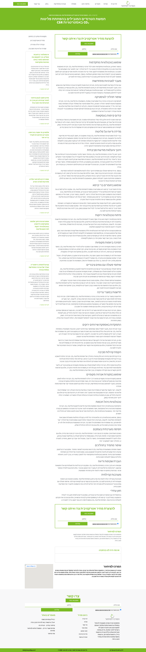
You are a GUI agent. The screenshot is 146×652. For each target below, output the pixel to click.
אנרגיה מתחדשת (60, 4)
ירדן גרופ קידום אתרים (116, 650)
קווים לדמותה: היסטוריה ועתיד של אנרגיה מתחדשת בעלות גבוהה (39, 267)
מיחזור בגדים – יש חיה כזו (47, 625)
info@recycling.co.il (29, 650)
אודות (106, 4)
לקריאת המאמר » (44, 89)
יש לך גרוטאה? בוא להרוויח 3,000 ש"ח (43, 622)
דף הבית (114, 4)
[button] (57, 550)
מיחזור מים (85, 4)
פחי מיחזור (51, 634)
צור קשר (37, 4)
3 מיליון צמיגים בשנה (48, 619)
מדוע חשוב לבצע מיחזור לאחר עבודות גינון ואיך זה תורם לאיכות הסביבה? (39, 100)
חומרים (97, 4)
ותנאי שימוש (96, 54)
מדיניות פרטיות (103, 54)
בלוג (46, 4)
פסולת (73, 4)
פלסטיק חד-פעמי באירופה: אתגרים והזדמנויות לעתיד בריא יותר (38, 135)
